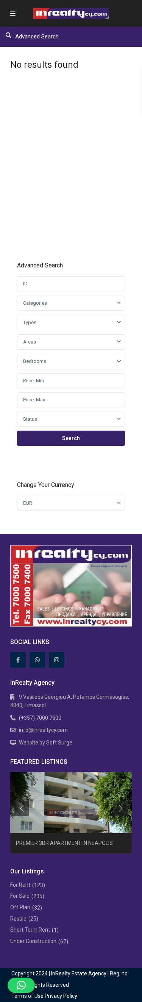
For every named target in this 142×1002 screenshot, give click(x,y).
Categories (35, 303)
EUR (27, 503)
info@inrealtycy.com (43, 730)
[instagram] (56, 660)
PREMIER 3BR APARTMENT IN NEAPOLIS (64, 843)
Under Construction (33, 941)
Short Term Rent (30, 930)
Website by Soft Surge (45, 743)
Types (29, 322)
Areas (29, 342)
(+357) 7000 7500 (40, 718)
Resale (18, 919)
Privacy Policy (61, 996)
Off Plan (20, 907)
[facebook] (18, 660)
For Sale (20, 896)
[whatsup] (37, 660)
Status (30, 419)
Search (71, 438)
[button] (21, 985)
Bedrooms (34, 361)
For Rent (20, 885)
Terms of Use (27, 996)
